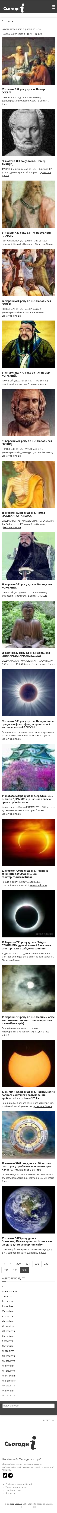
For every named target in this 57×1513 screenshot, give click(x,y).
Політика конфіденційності (19, 1484)
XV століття (8, 1365)
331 (28, 1263)
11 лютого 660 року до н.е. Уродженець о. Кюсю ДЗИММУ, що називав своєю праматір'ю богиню (27, 799)
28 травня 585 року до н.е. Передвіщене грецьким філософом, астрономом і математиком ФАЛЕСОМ (28, 724)
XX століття (8, 1390)
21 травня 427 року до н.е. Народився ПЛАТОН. (26, 234)
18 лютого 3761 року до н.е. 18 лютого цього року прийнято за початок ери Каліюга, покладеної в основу (26, 1166)
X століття (7, 1340)
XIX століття (8, 1385)
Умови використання (16, 1487)
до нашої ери (9, 1291)
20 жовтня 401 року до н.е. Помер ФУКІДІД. (23, 162)
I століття (7, 1296)
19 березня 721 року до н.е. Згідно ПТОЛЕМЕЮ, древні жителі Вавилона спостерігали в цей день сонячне (26, 945)
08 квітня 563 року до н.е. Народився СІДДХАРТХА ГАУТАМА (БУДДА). (26, 654)
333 (46, 1263)
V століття (7, 1316)
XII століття (8, 1350)
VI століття (7, 1321)
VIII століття (8, 1330)
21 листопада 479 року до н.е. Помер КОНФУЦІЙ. (26, 374)
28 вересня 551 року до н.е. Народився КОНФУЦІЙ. (27, 586)
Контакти (10, 1493)
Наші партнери (13, 1490)
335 (15, 1270)
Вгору (46, 1420)
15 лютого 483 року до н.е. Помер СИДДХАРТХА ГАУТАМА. (23, 514)
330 (18, 1263)
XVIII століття (9, 1380)
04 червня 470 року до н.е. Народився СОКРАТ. (26, 302)
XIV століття (8, 1360)
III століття (7, 1306)
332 (37, 1263)
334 (6, 1270)
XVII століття (9, 1375)
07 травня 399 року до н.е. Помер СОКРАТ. (23, 91)
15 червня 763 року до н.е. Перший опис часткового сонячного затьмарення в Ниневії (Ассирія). (28, 1020)
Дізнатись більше (44, 244)
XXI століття (8, 1395)
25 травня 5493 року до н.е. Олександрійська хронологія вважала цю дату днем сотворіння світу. (27, 1241)
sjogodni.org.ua (14, 1503)
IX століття (7, 1336)
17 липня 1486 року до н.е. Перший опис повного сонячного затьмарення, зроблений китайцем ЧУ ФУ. (28, 1095)
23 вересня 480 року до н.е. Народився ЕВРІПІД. (27, 442)
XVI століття (8, 1370)
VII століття (8, 1326)
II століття (7, 1301)
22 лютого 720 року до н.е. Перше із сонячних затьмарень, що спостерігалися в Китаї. (25, 874)
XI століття (7, 1345)
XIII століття (8, 1355)
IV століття (7, 1311)
